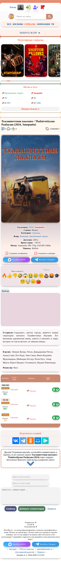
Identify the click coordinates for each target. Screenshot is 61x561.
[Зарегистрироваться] (35, 7)
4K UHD (37, 103)
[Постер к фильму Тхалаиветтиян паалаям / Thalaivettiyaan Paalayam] (30, 222)
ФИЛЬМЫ (18, 24)
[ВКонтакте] (15, 440)
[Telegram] (23, 440)
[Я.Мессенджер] (45, 440)
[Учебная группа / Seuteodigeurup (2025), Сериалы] (12, 76)
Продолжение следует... (14, 93)
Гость (13, 7)
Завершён (37, 93)
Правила (52, 509)
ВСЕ (9, 24)
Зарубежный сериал (38, 236)
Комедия (24, 236)
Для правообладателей (24, 552)
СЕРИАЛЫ (29, 24)
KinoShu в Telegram (46, 260)
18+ (6, 98)
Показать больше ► (30, 109)
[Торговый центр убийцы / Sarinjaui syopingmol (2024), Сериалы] (36, 76)
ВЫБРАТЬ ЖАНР (30, 33)
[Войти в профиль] (21, 7)
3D (34, 98)
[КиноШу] (11, 16)
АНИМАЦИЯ (43, 24)
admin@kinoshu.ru (44, 549)
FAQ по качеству (27, 549)
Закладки (13, 549)
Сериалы (36, 233)
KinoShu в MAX (18, 260)
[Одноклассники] (30, 440)
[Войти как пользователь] (28, 7)
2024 (31, 227)
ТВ (52, 24)
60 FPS (7, 103)
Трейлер (5, 291)
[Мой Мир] (37, 440)
